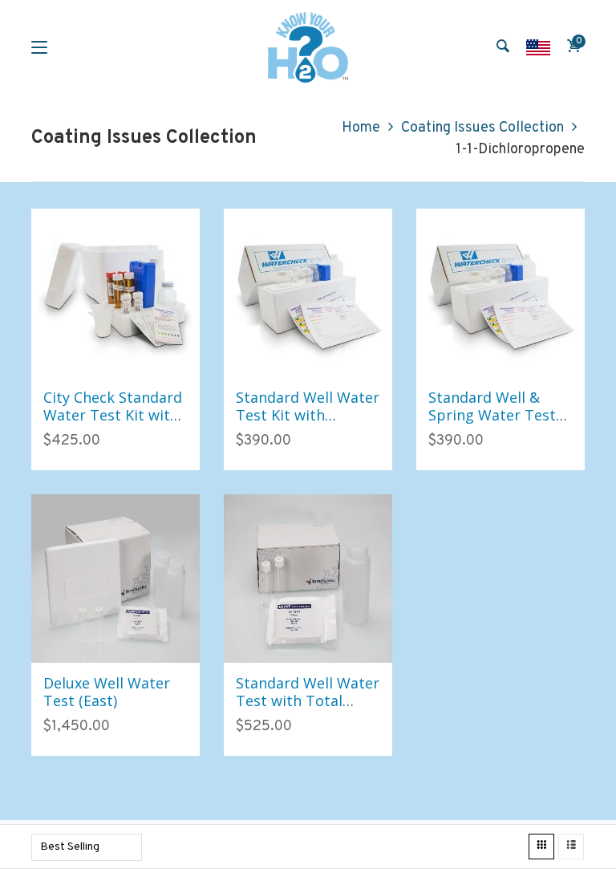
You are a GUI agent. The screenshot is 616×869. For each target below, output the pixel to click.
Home (361, 128)
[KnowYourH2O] (308, 47)
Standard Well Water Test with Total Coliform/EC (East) (307, 700)
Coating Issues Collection (482, 128)
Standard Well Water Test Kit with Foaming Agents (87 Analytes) (307, 423)
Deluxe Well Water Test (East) (106, 691)
